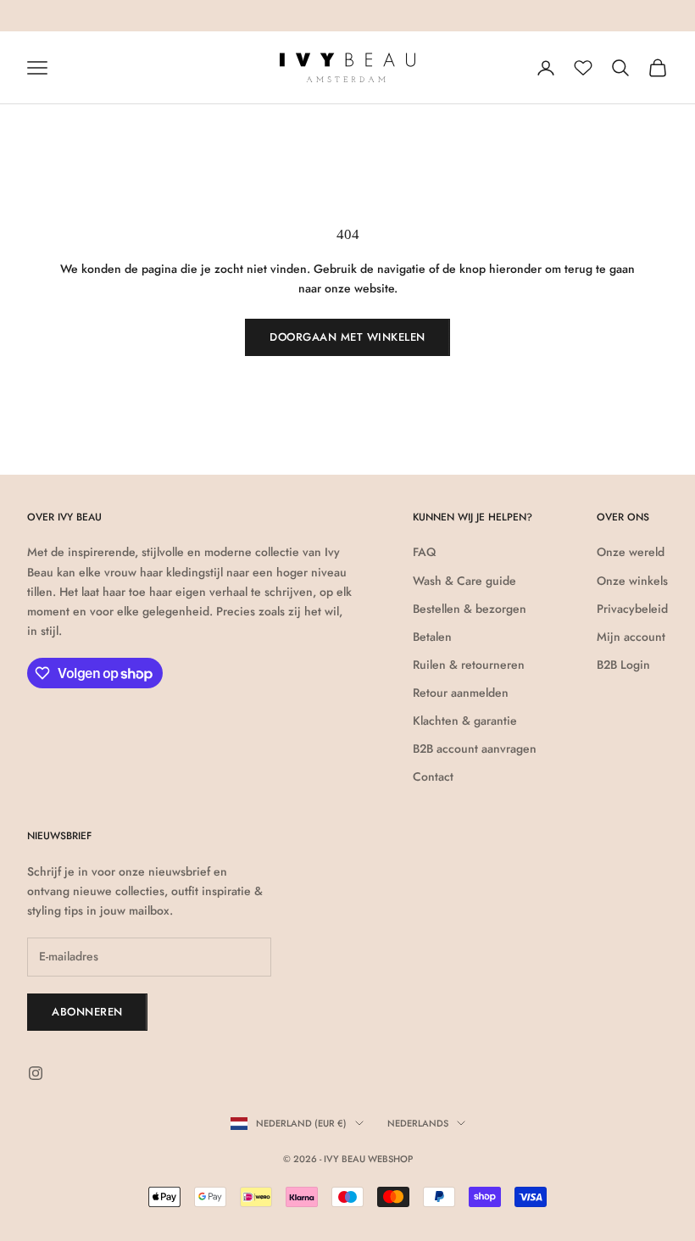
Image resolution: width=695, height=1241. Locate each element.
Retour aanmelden (461, 692)
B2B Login (623, 664)
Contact (433, 776)
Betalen (432, 636)
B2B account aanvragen (475, 748)
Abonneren (87, 1012)
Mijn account (631, 636)
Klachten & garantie (465, 720)
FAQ (424, 551)
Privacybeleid (632, 608)
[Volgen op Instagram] (35, 1073)
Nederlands (417, 1123)
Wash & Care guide (464, 580)
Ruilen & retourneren (469, 664)
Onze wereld (630, 551)
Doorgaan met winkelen (347, 337)
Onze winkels (632, 580)
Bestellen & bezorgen (469, 608)
